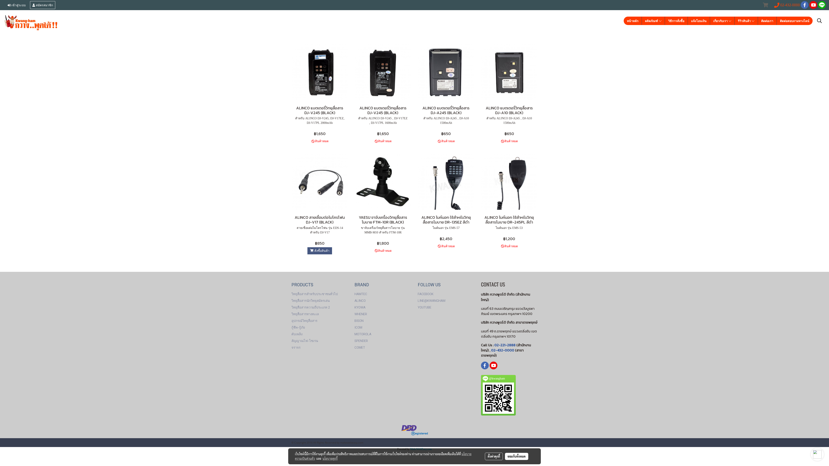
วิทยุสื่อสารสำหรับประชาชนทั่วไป (314, 294)
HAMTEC (360, 294)
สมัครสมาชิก (44, 5)
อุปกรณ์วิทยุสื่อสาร (304, 321)
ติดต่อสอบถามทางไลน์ (794, 21)
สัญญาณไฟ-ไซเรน (304, 341)
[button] (819, 21)
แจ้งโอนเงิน (699, 21)
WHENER (360, 314)
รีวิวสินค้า (745, 21)
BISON (359, 321)
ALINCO (360, 301)
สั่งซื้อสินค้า (321, 250)
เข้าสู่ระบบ (18, 5)
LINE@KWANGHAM (431, 301)
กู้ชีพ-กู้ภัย (298, 327)
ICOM (358, 327)
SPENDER (361, 341)
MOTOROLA (362, 334)
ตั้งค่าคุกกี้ (494, 456)
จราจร (296, 348)
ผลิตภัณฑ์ (652, 21)
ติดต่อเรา (767, 21)
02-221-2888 (505, 345)
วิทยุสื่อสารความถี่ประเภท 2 (310, 307)
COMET (359, 348)
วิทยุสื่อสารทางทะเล (305, 314)
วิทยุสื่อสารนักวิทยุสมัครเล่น (310, 301)
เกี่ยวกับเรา (721, 21)
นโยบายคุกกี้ (330, 458)
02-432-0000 (502, 350)
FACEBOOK (425, 294)
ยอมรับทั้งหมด (517, 456)
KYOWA (359, 307)
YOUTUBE (424, 307)
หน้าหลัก (632, 21)
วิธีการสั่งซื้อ (676, 21)
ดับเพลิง (296, 334)
